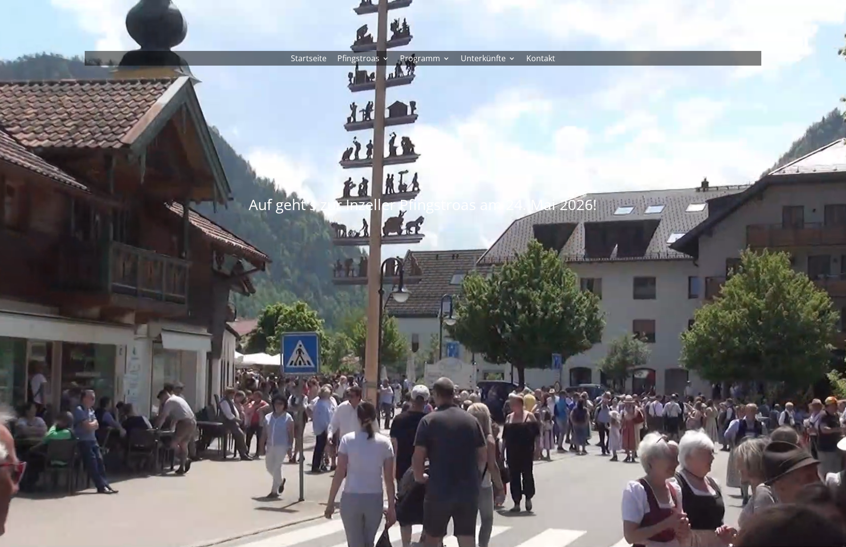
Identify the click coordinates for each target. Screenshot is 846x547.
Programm (420, 59)
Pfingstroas (358, 59)
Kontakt (540, 59)
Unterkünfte (483, 59)
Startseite (309, 59)
